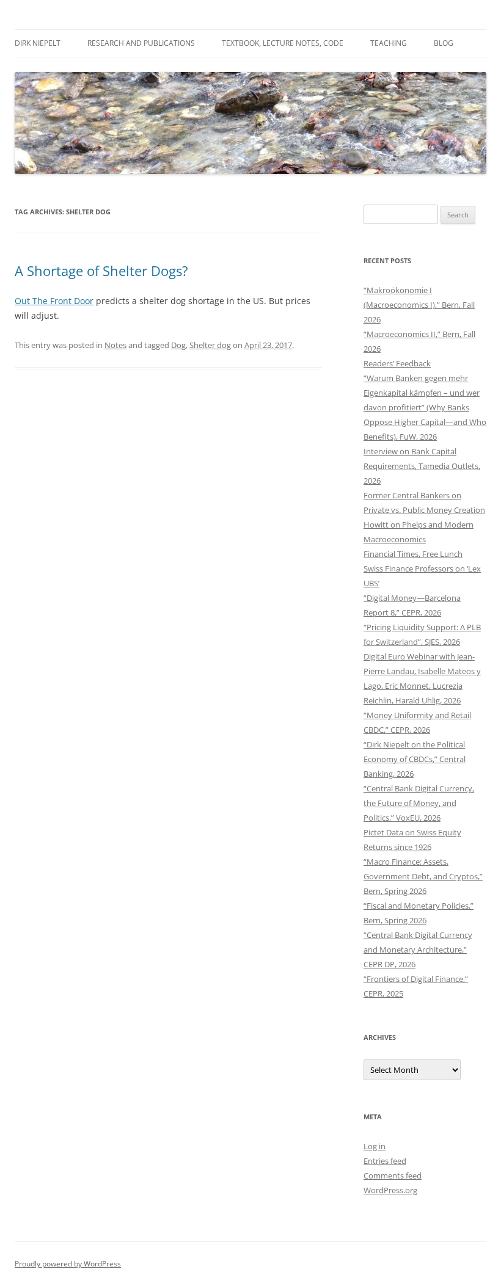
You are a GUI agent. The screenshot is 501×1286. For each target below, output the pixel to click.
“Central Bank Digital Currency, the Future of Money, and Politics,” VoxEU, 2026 (419, 803)
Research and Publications (141, 43)
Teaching (388, 43)
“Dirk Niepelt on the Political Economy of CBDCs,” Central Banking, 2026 (415, 759)
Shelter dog (210, 345)
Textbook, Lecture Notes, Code (282, 43)
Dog (178, 345)
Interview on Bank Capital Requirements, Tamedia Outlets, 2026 (422, 466)
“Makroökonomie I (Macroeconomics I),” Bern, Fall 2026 (419, 305)
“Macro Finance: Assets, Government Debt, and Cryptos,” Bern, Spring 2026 (423, 876)
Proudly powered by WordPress (68, 1264)
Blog (443, 43)
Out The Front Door (54, 301)
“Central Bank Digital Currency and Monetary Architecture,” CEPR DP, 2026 (418, 949)
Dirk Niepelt (37, 43)
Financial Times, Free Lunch (413, 553)
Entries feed (385, 1160)
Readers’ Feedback (397, 363)
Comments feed (393, 1175)
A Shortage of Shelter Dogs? (101, 270)
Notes (115, 345)
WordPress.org (390, 1190)
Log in (375, 1146)
